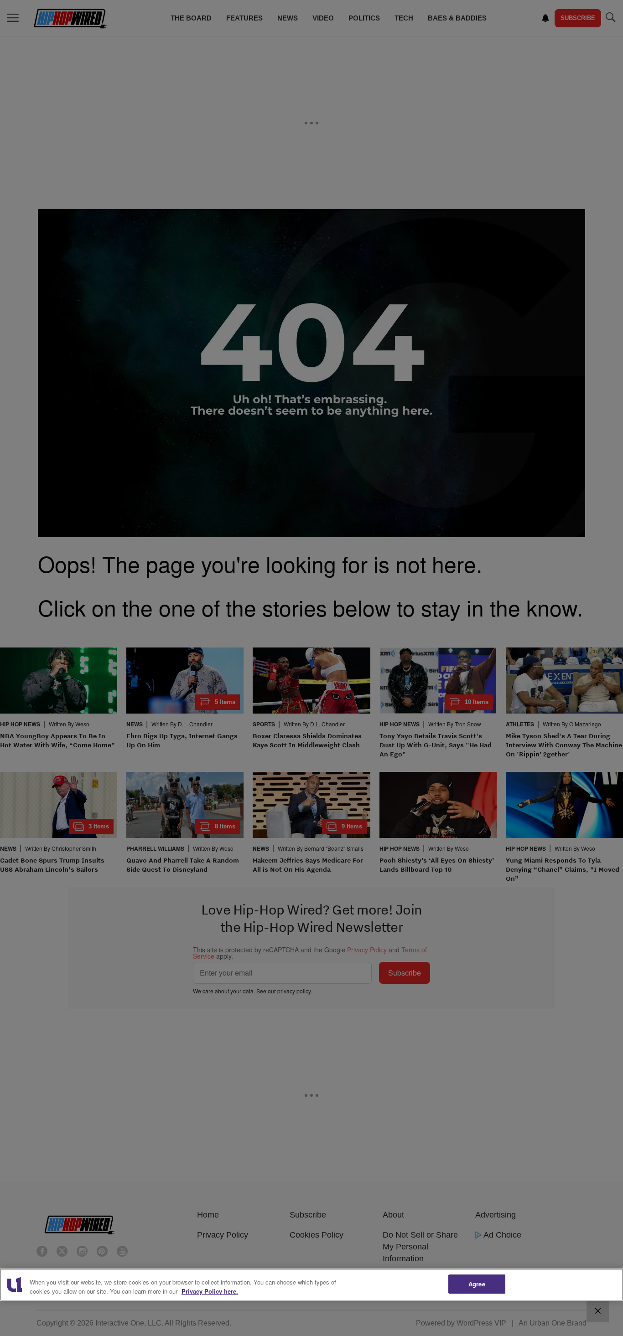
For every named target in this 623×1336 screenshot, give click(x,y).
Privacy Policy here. (210, 1291)
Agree (476, 1283)
